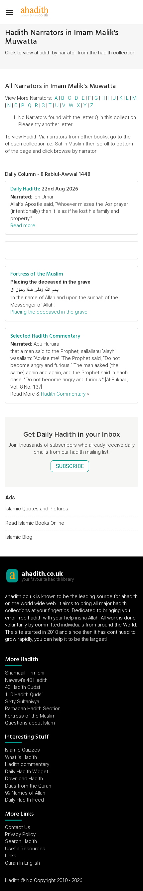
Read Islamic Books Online (34, 523)
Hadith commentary (27, 764)
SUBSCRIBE (70, 466)
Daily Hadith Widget (26, 772)
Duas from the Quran (28, 786)
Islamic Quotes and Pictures (36, 509)
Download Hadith (24, 779)
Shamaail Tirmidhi (24, 673)
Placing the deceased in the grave (48, 312)
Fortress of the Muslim (36, 274)
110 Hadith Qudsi (24, 695)
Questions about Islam (30, 723)
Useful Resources (25, 849)
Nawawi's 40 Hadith (26, 680)
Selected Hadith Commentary (45, 336)
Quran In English (22, 863)
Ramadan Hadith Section (33, 709)
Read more (22, 225)
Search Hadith (21, 841)
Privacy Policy (20, 834)
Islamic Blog (18, 537)
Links (10, 856)
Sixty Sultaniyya (22, 702)
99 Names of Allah (25, 793)
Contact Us (17, 827)
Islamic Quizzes (22, 750)
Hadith (12, 880)
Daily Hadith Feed (24, 800)
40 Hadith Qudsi (22, 687)
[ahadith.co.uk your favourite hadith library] (12, 575)
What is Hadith (21, 757)
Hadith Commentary (63, 394)
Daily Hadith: (25, 188)
